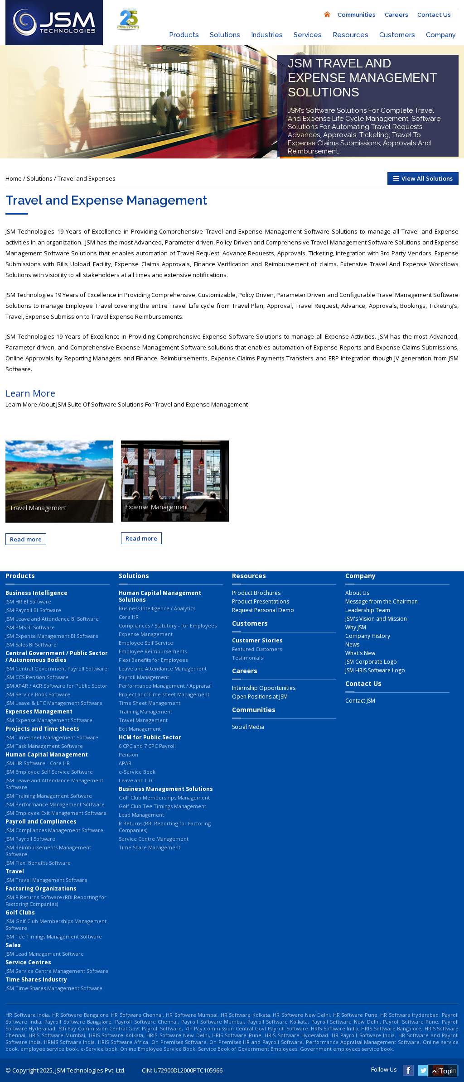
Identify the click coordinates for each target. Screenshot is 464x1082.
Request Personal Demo (263, 610)
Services (308, 35)
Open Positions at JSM (260, 696)
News (352, 644)
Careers (396, 14)
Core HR (129, 616)
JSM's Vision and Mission (376, 618)
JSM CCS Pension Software (36, 677)
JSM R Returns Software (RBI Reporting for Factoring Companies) (55, 900)
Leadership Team (367, 610)
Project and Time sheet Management (164, 694)
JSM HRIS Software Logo (375, 670)
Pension (128, 754)
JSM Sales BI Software (31, 644)
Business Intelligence (36, 593)
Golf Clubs (20, 912)
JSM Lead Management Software (44, 953)
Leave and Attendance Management (163, 668)
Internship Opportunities (263, 688)
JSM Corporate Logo (371, 661)
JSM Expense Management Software (48, 720)
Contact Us (434, 14)
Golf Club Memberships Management (164, 797)
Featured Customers (257, 649)
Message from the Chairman (381, 601)
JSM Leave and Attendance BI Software (52, 618)
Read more (26, 539)
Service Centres (28, 962)
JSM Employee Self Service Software (49, 771)
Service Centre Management (153, 838)
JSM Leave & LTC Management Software (53, 702)
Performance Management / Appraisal (165, 685)
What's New (360, 653)
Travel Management (143, 720)
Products (184, 35)
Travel (14, 871)
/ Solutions (38, 178)
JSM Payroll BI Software (33, 610)
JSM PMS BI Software (30, 627)
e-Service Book (137, 771)
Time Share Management (149, 847)
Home (13, 178)
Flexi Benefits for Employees (153, 659)
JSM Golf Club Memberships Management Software (55, 924)
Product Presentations (260, 601)
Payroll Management (144, 677)
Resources (350, 35)
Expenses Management (38, 711)
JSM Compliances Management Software (54, 830)
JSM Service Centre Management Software (56, 970)
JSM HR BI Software (28, 601)
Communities (357, 14)
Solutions (225, 35)
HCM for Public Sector (150, 737)
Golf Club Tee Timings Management (162, 806)
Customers (397, 35)
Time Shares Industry (36, 979)
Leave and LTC (136, 780)
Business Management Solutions (166, 789)
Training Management (145, 711)
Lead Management (141, 814)
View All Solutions (426, 178)
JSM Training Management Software (48, 795)
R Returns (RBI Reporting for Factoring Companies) (165, 826)
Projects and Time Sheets (42, 729)
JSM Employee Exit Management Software (55, 812)
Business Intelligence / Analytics (157, 608)
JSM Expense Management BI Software (51, 635)
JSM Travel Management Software (46, 879)
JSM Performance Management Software (55, 804)
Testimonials (247, 657)
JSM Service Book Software (37, 694)
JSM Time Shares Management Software (53, 988)
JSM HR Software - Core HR (37, 763)
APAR (125, 763)
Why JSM (355, 627)
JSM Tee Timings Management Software (53, 936)
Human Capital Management (46, 754)
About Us (357, 593)
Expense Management (146, 634)
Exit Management (140, 728)
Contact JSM (360, 700)
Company (441, 35)
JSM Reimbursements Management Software (48, 850)
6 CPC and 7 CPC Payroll (147, 745)
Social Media (248, 727)
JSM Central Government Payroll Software (56, 668)
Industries (267, 35)
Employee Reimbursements (153, 651)
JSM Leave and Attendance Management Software (54, 783)
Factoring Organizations (41, 888)
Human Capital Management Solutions (160, 596)
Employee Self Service (146, 642)
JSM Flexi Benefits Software (38, 862)
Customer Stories (257, 640)
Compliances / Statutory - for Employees (168, 625)
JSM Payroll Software (30, 838)
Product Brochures (256, 593)
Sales (13, 945)
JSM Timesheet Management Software (51, 737)
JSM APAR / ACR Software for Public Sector (56, 685)
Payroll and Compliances (41, 821)
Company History (367, 636)
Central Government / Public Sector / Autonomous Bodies (56, 656)
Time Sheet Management (149, 702)
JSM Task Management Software (44, 745)
